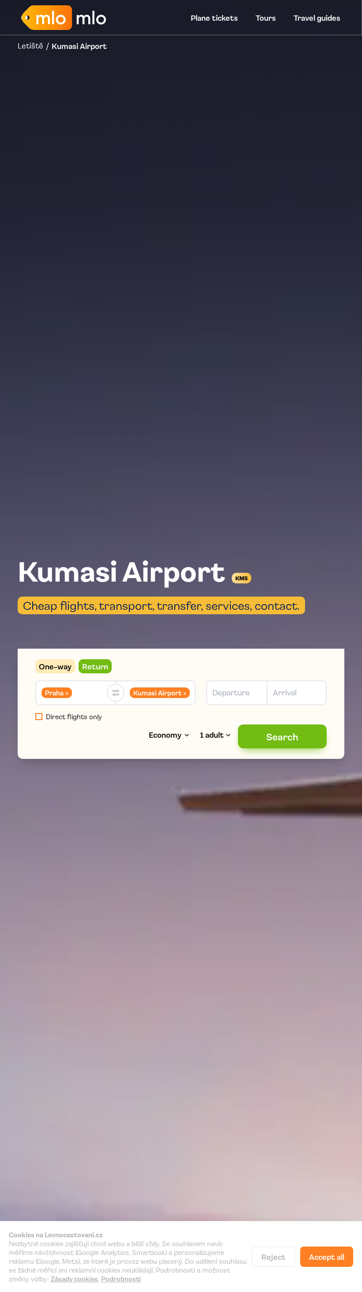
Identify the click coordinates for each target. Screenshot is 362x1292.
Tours (266, 17)
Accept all (326, 1257)
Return (95, 666)
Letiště (30, 45)
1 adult (212, 734)
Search (282, 736)
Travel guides (317, 17)
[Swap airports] (115, 693)
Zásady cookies (74, 1278)
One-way (55, 666)
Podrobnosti (121, 1278)
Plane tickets (214, 17)
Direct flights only (74, 717)
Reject (273, 1257)
